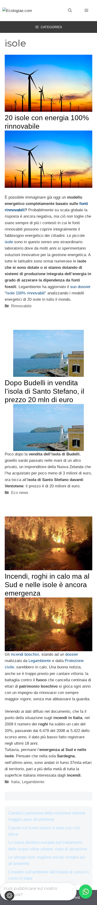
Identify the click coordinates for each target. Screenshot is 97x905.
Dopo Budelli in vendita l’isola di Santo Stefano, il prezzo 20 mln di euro (44, 391)
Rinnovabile (21, 306)
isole (9, 242)
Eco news (19, 492)
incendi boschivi (25, 654)
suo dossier (80, 287)
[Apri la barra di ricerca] (70, 10)
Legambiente (39, 661)
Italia (15, 782)
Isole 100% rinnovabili (25, 293)
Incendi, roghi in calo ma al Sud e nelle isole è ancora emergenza (47, 584)
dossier (71, 654)
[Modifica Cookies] (9, 895)
